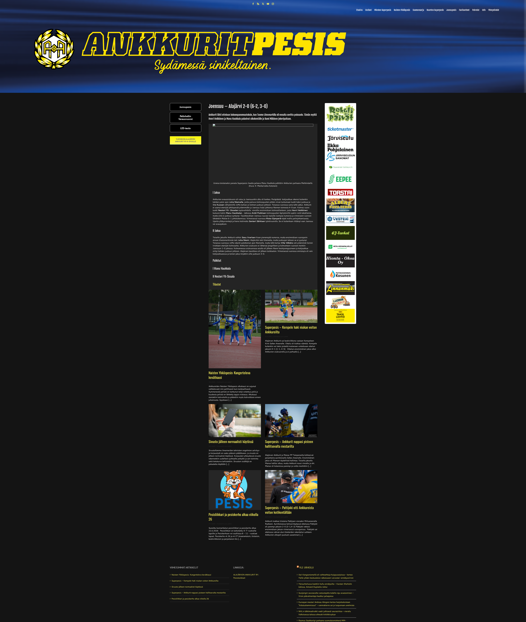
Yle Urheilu (306, 567)
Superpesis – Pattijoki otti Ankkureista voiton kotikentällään (289, 510)
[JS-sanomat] (340, 153)
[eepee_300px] (340, 174)
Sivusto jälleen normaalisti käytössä (231, 441)
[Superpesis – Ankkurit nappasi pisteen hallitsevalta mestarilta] (291, 420)
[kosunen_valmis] (340, 268)
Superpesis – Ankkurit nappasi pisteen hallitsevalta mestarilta (289, 444)
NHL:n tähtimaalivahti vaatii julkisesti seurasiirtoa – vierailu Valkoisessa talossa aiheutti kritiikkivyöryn (324, 613)
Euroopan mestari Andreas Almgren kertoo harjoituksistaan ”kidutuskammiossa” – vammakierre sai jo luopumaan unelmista (326, 604)
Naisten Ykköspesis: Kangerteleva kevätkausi (229, 375)
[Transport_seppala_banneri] (340, 164)
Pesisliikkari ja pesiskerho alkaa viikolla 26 (233, 517)
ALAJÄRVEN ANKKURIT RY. (246, 574)
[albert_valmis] (340, 199)
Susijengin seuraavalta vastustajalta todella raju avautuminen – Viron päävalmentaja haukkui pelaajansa (326, 594)
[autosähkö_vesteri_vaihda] (340, 213)
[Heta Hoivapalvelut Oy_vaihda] (340, 240)
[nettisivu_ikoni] (340, 105)
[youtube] (268, 4)
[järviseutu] (340, 136)
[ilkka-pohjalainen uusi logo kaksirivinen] (340, 144)
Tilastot (217, 284)
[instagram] (273, 4)
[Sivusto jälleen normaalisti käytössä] (235, 420)
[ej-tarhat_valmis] (340, 227)
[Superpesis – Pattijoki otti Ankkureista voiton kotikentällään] (291, 486)
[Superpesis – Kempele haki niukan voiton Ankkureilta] (291, 306)
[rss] (258, 4)
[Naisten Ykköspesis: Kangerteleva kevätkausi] (235, 329)
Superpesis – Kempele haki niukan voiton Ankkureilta (291, 329)
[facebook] (253, 4)
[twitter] (263, 4)
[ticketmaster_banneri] (340, 126)
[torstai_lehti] (340, 189)
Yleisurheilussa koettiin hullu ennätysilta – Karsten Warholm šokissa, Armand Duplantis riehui (325, 585)
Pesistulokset (239, 577)
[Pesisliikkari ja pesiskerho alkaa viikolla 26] (235, 490)
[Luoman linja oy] (340, 296)
